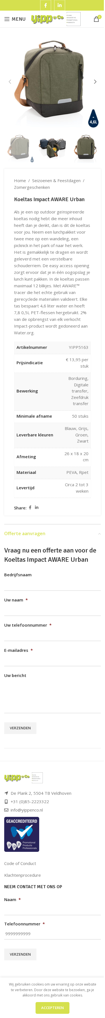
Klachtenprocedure (22, 875)
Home (20, 180)
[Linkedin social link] (36, 507)
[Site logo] (56, 18)
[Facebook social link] (30, 507)
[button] (9, 81)
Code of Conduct (20, 863)
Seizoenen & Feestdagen (56, 180)
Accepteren (52, 1007)
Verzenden (20, 727)
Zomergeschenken (32, 187)
